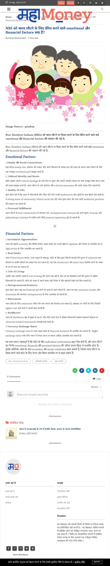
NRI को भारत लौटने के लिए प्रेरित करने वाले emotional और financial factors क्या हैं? (48, 30)
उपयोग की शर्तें (63, 503)
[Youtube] (102, 3)
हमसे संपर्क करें (12, 497)
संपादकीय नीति (63, 509)
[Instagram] (90, 3)
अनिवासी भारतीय (41, 361)
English (61, 3)
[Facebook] (78, 3)
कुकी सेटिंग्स (62, 497)
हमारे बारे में (10, 491)
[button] (12, 9)
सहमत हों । (97, 561)
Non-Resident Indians (18, 361)
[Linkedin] (96, 3)
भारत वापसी (59, 361)
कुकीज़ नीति (79, 562)
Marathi (70, 3)
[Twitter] (84, 3)
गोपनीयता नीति (63, 491)
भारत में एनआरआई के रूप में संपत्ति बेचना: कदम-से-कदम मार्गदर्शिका (50, 429)
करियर (8, 503)
